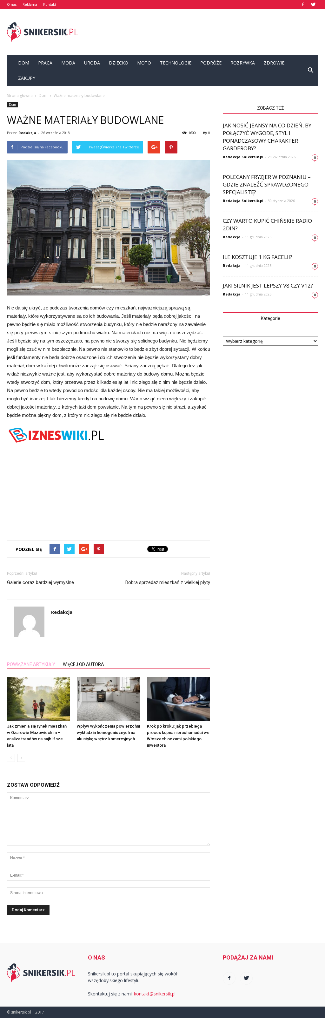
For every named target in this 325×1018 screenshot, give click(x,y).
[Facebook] (303, 4)
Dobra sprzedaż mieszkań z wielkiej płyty (167, 582)
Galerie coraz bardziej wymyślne (40, 582)
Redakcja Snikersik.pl (243, 156)
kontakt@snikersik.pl (155, 994)
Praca (45, 63)
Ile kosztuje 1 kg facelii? (257, 257)
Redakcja (27, 132)
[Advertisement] (202, 32)
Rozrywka (242, 63)
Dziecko (118, 63)
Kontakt (49, 4)
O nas (12, 4)
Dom (23, 63)
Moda (68, 63)
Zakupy (26, 78)
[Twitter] (313, 4)
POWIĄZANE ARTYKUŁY (31, 664)
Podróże (211, 63)
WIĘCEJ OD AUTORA (83, 664)
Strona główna (20, 95)
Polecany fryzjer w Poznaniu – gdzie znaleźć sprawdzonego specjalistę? (267, 184)
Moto (144, 63)
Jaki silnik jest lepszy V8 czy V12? (268, 285)
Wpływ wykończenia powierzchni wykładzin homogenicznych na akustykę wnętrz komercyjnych (108, 732)
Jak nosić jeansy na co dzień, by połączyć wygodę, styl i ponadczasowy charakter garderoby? (267, 137)
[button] (310, 70)
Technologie (175, 63)
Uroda (92, 63)
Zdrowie (274, 63)
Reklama (30, 4)
